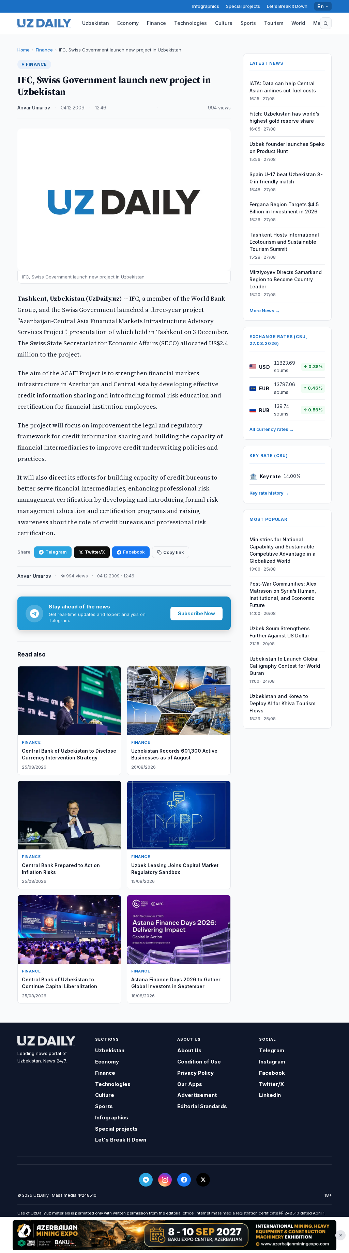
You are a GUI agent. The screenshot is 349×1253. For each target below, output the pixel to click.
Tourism (273, 23)
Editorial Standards (202, 1106)
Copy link (173, 552)
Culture (223, 23)
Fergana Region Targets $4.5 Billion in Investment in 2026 (284, 207)
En (320, 6)
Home (23, 49)
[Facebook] (184, 1180)
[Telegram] (146, 1180)
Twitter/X (95, 552)
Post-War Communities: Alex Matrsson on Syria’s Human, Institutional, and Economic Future (282, 594)
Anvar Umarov (33, 107)
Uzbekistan (95, 23)
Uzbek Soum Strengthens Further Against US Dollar (279, 631)
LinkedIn (270, 1095)
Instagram (272, 1061)
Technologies (190, 23)
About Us (189, 1050)
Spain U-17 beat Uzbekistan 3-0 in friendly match (286, 177)
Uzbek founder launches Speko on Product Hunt (287, 147)
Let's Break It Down (287, 6)
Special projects (243, 6)
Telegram (56, 552)
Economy (128, 23)
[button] (326, 23)
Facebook (134, 552)
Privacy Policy (195, 1073)
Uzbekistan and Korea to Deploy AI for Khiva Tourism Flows (282, 703)
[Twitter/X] (203, 1180)
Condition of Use (199, 1061)
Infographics (205, 6)
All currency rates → (271, 429)
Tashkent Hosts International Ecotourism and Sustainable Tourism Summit (284, 242)
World (298, 23)
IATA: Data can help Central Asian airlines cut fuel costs (282, 86)
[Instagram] (165, 1180)
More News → (264, 310)
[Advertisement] (174, 1235)
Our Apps (189, 1084)
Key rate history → (269, 493)
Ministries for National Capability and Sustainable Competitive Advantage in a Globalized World (282, 550)
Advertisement (197, 1095)
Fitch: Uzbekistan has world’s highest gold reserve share (284, 117)
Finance (156, 23)
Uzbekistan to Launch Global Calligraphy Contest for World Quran (284, 666)
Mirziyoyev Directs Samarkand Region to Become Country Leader (285, 279)
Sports (248, 23)
